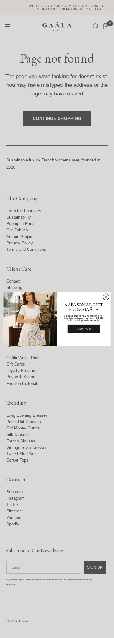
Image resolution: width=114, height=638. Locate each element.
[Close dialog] (106, 297)
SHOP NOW (84, 328)
